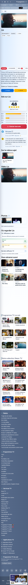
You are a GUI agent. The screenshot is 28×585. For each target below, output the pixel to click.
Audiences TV (4, 493)
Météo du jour (4, 516)
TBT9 (2, 454)
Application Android (8, 544)
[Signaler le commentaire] (20, 135)
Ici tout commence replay (7, 430)
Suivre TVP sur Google (8, 551)
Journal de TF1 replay (6, 437)
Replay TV (3, 499)
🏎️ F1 (20, 8)
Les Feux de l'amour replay (8, 445)
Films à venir (4, 506)
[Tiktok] (20, 570)
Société (13, 33)
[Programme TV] (2, 11)
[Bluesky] (11, 570)
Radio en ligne (4, 501)
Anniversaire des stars (6, 514)
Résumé (4, 68)
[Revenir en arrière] (10, 2)
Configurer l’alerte (6, 563)
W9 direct (3, 475)
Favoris (21, 90)
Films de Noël (4, 512)
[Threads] (16, 570)
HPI (2, 456)
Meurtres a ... (4, 477)
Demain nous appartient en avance (9, 434)
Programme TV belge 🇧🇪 (7, 524)
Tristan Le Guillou (12, 86)
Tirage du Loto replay (6, 416)
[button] (25, 570)
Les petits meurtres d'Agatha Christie (10, 484)
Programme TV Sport (6, 531)
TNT (3, 8)
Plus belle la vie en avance (7, 428)
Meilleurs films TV (5, 508)
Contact (3, 535)
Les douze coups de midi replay (9, 418)
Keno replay (4, 420)
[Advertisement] (14, 52)
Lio (5, 11)
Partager (8, 90)
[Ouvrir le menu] (2, 2)
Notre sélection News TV (12, 358)
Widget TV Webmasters (9, 553)
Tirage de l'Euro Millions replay (9, 439)
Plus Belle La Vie (5, 458)
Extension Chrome (7, 546)
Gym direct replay (5, 426)
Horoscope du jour (6, 518)
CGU (3, 580)
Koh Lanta (3, 467)
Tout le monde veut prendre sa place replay (12, 447)
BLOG (7, 583)
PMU (2, 522)
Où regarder (12, 68)
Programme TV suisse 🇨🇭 (7, 527)
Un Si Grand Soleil (5, 463)
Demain (25, 8)
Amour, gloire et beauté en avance (9, 443)
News (20, 68)
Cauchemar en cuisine (6, 479)
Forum (2, 495)
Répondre (17, 135)
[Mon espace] (5, 2)
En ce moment (14, 8)
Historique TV (4, 503)
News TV (3, 491)
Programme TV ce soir (11, 315)
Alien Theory (4, 482)
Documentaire (5, 33)
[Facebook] (2, 570)
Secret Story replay (6, 424)
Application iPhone (7, 542)
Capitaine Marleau (5, 465)
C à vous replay (5, 422)
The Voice (3, 469)
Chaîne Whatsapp (7, 548)
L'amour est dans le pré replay (8, 441)
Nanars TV (3, 510)
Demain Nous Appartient (7, 461)
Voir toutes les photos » (7, 226)
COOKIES (9, 580)
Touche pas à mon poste (7, 473)
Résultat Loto (4, 520)
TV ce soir (7, 8)
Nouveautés (4, 533)
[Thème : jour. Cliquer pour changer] (8, 2)
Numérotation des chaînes (7, 497)
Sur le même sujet (9, 150)
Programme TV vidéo (6, 529)
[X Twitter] (7, 570)
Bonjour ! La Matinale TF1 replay (9, 432)
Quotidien (3, 471)
